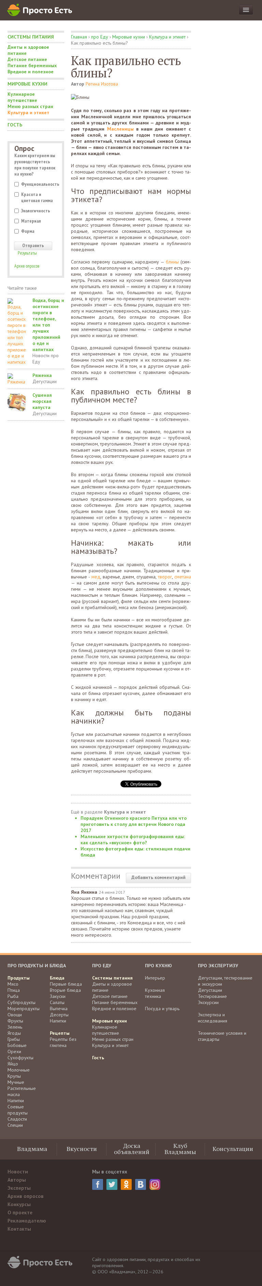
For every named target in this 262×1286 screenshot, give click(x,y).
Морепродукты (24, 1008)
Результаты (27, 253)
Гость (15, 125)
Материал (31, 221)
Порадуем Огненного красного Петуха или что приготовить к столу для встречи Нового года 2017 (134, 824)
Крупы (14, 1076)
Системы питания (31, 37)
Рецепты (60, 1033)
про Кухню (158, 966)
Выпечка (59, 1008)
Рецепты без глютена (63, 1042)
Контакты (19, 1229)
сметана (182, 577)
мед (95, 577)
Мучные (16, 1082)
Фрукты (15, 1021)
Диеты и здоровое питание (28, 50)
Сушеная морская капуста (42, 401)
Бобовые (17, 1045)
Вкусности (82, 1149)
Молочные (19, 1070)
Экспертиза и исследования (212, 1018)
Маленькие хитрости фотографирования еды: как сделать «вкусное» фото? (133, 839)
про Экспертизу (218, 966)
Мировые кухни (27, 84)
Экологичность (35, 211)
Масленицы (120, 129)
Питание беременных (32, 65)
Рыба (13, 996)
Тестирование (212, 996)
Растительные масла (22, 1091)
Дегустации (44, 381)
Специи (15, 1125)
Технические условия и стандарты (222, 1036)
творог (165, 577)
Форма (27, 231)
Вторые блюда (65, 990)
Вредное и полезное (31, 72)
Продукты (19, 978)
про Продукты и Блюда (37, 966)
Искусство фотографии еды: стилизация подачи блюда (135, 852)
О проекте (20, 1212)
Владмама (32, 1149)
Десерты (59, 1015)
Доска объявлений (131, 1149)
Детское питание (27, 59)
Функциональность (39, 184)
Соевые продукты (18, 1110)
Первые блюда (66, 984)
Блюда (57, 978)
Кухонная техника (155, 993)
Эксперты (19, 1188)
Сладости (17, 1119)
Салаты (57, 1002)
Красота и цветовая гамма (37, 197)
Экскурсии (208, 1002)
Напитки (16, 1101)
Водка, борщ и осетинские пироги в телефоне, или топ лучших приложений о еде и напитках (48, 324)
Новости (18, 1171)
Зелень (15, 1027)
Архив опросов (26, 266)
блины (172, 262)
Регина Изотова (102, 84)
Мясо (13, 984)
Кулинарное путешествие (22, 97)
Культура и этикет (28, 112)
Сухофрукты (20, 1058)
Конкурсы (19, 1204)
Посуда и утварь (162, 1008)
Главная (79, 37)
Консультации (233, 1149)
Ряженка (42, 375)
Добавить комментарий (158, 877)
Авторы (17, 1180)
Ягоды (14, 1033)
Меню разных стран (30, 106)
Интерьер (155, 978)
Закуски (58, 996)
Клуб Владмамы (180, 1149)
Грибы (14, 1039)
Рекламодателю (27, 1220)
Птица (14, 990)
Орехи (14, 1051)
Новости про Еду (45, 358)
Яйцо (13, 1064)
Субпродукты (21, 1002)
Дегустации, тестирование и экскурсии (225, 981)
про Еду (99, 37)
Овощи (15, 1015)
